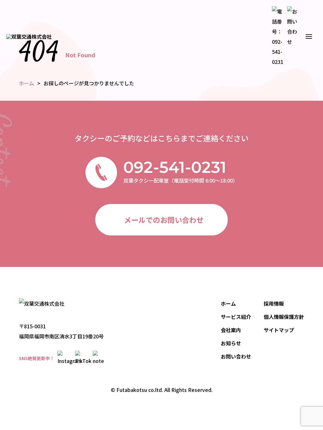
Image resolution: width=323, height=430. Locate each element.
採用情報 (274, 303)
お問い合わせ (236, 356)
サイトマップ (279, 330)
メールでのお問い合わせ (164, 219)
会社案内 (231, 330)
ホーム (228, 303)
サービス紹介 (236, 316)
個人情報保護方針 (284, 316)
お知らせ (231, 343)
